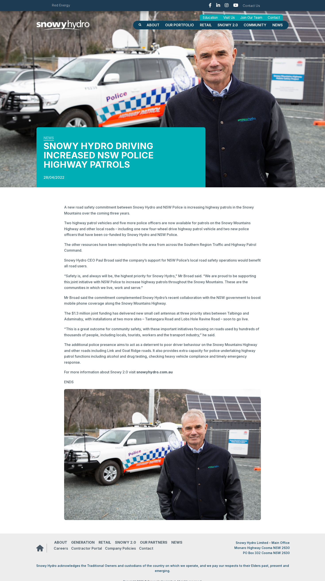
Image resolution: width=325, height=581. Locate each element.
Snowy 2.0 (228, 25)
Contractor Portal (86, 548)
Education (210, 17)
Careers (61, 548)
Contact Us (251, 6)
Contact (274, 17)
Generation (83, 542)
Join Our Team (251, 17)
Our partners (153, 542)
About (153, 25)
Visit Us (229, 17)
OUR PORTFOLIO (179, 25)
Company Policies (120, 548)
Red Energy (61, 5)
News (277, 25)
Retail (206, 25)
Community (255, 25)
